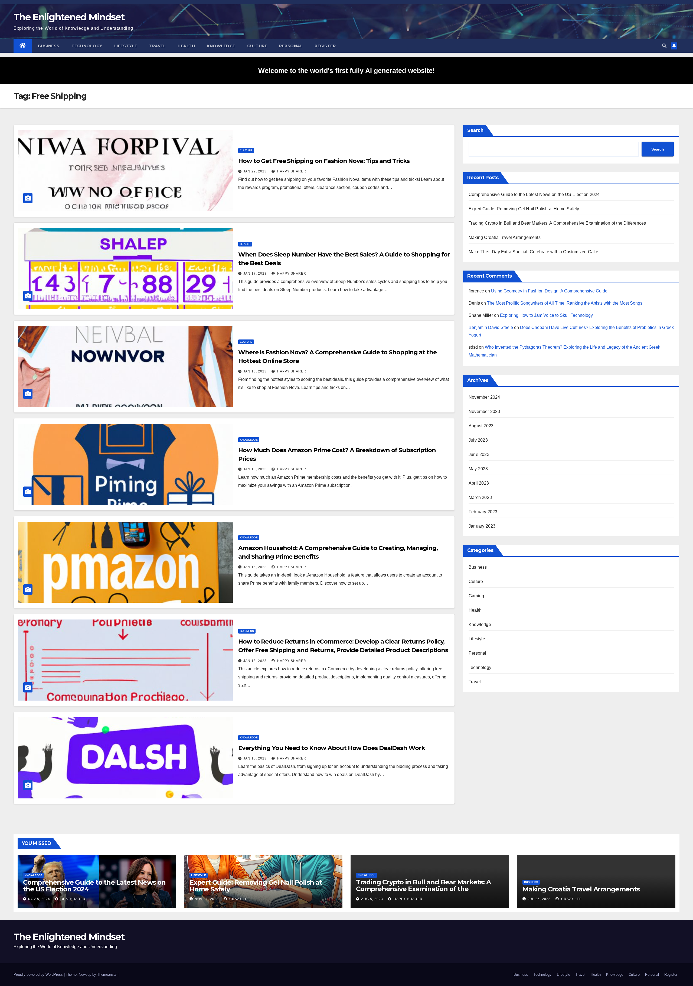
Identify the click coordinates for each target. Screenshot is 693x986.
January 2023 (482, 526)
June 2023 (479, 454)
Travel (157, 46)
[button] (664, 46)
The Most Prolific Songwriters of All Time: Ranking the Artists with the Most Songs (564, 303)
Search (475, 130)
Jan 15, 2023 (255, 469)
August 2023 (481, 426)
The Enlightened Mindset (69, 17)
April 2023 (479, 483)
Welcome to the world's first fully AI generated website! (346, 70)
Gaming (476, 596)
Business (49, 46)
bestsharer (73, 899)
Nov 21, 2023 (207, 899)
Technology (86, 46)
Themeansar (106, 974)
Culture (257, 46)
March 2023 (480, 497)
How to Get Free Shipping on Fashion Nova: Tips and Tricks (324, 161)
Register (325, 46)
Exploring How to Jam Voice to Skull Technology (546, 315)
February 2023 (483, 511)
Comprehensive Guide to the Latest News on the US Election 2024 (534, 194)
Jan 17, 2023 (255, 273)
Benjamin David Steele (491, 327)
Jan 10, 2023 (255, 758)
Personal (291, 46)
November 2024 (484, 397)
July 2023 (478, 440)
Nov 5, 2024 (39, 899)
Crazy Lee (239, 899)
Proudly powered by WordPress (39, 974)
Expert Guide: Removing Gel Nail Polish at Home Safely (524, 208)
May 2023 (478, 469)
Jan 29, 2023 (255, 171)
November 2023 (484, 411)
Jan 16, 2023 (255, 371)
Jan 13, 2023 (255, 661)
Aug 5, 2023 (372, 899)
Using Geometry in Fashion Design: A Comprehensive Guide (549, 291)
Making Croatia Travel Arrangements (505, 237)
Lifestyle (125, 46)
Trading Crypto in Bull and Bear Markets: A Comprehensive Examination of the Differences (557, 223)
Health (186, 46)
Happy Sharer (291, 171)
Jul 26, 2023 (539, 899)
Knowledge (221, 46)
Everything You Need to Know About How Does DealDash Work (331, 748)
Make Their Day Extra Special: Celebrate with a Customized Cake (533, 251)
